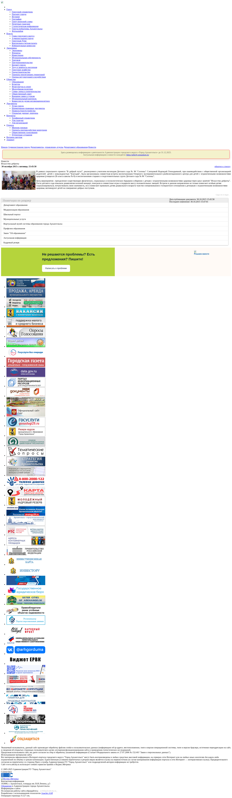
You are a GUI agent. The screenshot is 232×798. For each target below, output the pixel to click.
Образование (18, 82)
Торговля (16, 60)
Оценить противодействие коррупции (29, 130)
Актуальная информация (15, 238)
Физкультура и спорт (21, 86)
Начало (4, 147)
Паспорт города (19, 14)
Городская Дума (19, 41)
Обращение (6, 786)
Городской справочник (22, 12)
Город (9, 9)
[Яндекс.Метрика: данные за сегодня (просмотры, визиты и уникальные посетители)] (10, 779)
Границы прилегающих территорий (28, 74)
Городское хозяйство (21, 70)
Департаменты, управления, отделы (46, 147)
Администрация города (22, 38)
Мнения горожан (20, 127)
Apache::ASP (47, 793)
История (16, 17)
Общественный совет (22, 94)
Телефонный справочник (23, 118)
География (16, 19)
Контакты (10, 115)
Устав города (18, 106)
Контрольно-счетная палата (24, 43)
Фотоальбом (17, 31)
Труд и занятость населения (24, 67)
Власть (9, 33)
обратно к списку (223, 166)
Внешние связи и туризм (23, 96)
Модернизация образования (16, 210)
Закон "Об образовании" (15, 233)
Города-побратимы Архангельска (27, 29)
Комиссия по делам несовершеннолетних (31, 101)
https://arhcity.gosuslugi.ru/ (137, 155)
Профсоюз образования (14, 228)
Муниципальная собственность (26, 58)
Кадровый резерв (11, 242)
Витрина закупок (14, 137)
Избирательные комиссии (23, 45)
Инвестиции (17, 55)
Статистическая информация (25, 26)
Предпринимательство (22, 62)
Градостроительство (21, 72)
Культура (16, 84)
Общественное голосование (24, 132)
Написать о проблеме (56, 268)
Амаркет (10, 140)
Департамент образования (76, 147)
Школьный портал (12, 214)
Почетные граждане (21, 24)
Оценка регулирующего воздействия (29, 77)
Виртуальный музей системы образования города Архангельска (33, 224)
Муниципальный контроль (24, 99)
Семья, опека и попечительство (26, 91)
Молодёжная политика (22, 89)
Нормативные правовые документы (28, 108)
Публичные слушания (22, 135)
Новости (92, 147)
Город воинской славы (22, 21)
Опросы (10, 125)
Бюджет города (19, 65)
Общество (11, 79)
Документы (11, 103)
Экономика (11, 48)
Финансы (16, 53)
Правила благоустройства (23, 111)
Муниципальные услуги (15, 219)
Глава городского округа (23, 36)
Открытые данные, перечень (25, 113)
